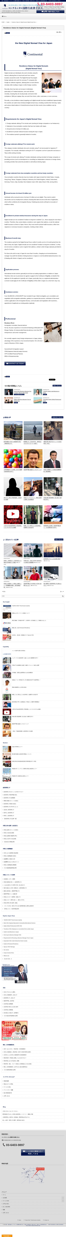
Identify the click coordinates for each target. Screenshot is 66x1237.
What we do (6, 955)
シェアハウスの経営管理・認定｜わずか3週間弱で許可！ (25, 658)
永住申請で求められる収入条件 (11, 1006)
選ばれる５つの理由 (8, 1084)
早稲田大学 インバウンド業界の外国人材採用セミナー (24, 768)
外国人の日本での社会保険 (10, 838)
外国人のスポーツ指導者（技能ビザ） (12, 897)
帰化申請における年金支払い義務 (11, 1060)
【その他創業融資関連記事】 (10, 868)
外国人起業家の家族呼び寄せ (10, 835)
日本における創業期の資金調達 (11, 853)
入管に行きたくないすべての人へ (10, 1111)
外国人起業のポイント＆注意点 (11, 829)
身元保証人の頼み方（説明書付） (11, 1012)
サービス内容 (6, 1200)
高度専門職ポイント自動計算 (10, 894)
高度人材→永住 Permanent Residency (21, 627)
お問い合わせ (7, 1096)
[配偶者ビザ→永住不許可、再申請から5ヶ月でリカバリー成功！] (33, 439)
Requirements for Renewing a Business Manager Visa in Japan (18, 938)
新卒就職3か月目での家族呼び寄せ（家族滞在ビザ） (12, 442)
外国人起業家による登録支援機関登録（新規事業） (52, 470)
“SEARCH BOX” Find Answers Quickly (21, 605)
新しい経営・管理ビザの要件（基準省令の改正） (14, 1120)
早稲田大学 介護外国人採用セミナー (21, 776)
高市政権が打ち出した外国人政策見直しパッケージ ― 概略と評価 (18, 1114)
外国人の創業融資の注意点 (10, 856)
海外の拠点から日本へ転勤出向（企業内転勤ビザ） (15, 888)
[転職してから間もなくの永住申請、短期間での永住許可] (33, 523)
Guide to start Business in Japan (11, 932)
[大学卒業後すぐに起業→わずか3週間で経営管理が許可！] (13, 467)
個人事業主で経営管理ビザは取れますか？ (52, 584)
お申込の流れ (6, 1203)
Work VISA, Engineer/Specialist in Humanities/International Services (19, 923)
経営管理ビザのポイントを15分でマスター (13, 791)
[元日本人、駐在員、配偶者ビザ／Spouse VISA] (7, 640)
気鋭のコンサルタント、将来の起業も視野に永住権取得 (33, 498)
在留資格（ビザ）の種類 (9, 879)
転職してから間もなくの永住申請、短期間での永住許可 (33, 526)
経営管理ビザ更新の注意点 (10, 803)
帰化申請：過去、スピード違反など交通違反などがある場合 (18, 1063)
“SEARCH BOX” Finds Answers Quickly (13, 920)
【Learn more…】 (8, 958)
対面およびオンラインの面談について (21, 613)
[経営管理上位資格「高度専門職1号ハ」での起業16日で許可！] (53, 523)
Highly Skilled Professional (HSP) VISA (13, 926)
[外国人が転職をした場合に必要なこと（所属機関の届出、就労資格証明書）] (13, 578)
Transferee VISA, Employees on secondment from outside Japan (19, 929)
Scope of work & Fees (9, 952)
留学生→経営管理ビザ (9, 812)
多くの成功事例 (6, 1206)
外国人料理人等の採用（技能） (11, 902)
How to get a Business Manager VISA (12, 935)
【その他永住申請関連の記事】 (11, 1015)
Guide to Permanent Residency (11, 944)
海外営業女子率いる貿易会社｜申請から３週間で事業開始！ (26, 702)
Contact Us (46, 1220)
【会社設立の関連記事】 (9, 841)
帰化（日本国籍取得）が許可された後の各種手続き (15, 1066)
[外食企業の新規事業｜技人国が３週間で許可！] (53, 495)
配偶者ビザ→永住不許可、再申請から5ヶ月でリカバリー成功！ (33, 442)
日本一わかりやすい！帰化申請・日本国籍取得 (14, 1049)
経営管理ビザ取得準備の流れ (10, 794)
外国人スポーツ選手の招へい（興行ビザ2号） (14, 900)
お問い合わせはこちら (51, 11)
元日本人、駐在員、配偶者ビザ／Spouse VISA (23, 635)
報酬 (4, 1209)
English (7, 33)
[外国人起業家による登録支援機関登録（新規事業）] (53, 467)
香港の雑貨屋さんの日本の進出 (19, 687)
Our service (6, 949)
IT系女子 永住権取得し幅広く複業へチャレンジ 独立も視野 (25, 665)
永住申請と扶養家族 (8, 1009)
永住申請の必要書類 (8, 1003)
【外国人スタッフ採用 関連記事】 (11, 908)
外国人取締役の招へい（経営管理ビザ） (13, 882)
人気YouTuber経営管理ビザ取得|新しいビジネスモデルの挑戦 (13, 526)
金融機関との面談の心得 (9, 859)
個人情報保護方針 (8, 1093)
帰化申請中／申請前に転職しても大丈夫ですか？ (15, 1058)
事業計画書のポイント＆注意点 (11, 800)
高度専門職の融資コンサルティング (33, 469)
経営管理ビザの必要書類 (9, 797)
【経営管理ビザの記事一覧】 (10, 818)
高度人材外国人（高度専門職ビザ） (12, 891)
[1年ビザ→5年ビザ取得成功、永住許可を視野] (13, 495)
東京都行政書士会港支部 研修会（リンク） (22, 754)
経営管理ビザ (21, 394)
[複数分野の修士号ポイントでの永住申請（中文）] (53, 439)
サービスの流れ (7, 1087)
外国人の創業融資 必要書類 (10, 864)
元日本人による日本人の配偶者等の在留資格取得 (15, 1055)
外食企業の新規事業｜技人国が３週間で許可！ (52, 498)
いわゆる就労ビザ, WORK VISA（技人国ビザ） (14, 885)
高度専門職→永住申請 (9, 1000)
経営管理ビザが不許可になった (11, 806)
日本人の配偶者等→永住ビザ (10, 995)
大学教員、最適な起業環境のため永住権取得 (22, 672)
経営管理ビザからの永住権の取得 (52, 559)
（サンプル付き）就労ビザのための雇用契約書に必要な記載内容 (19, 906)
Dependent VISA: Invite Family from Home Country (15, 940)
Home (20, 1220)
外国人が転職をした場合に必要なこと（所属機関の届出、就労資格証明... (13, 585)
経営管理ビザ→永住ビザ (9, 998)
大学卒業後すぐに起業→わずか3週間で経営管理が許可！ (13, 470)
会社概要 (5, 1197)
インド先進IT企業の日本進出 (18, 650)
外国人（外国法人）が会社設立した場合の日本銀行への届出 (13, 561)
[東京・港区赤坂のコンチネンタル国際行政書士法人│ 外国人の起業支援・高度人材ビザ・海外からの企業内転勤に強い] (23, 6)
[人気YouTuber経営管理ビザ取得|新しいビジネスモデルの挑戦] (13, 523)
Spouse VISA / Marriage (9, 946)
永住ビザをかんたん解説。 (10, 992)
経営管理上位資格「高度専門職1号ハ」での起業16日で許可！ (52, 526)
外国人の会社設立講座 (9, 832)
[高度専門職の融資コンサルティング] (33, 467)
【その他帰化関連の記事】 (10, 1069)
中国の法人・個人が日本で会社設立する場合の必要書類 (33, 561)
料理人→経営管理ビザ (9, 815)
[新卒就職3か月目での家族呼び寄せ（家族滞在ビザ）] (13, 439)
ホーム (4, 1194)
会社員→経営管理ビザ (9, 809)
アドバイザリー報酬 (8, 1090)
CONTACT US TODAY (16, 363)
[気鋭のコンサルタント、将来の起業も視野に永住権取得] (33, 495)
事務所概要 (6, 1081)
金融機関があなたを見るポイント (11, 861)
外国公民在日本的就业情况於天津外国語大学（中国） (24, 761)
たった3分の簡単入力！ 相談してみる (34, 1152)
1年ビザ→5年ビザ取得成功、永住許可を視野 (13, 498)
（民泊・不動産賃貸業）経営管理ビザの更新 (22, 731)
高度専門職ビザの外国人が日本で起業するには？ (33, 584)
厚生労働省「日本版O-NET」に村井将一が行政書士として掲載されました (29, 620)
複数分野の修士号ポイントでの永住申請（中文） (52, 442)
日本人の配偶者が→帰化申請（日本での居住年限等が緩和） (18, 1052)
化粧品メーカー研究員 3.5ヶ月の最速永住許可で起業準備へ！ (26, 680)
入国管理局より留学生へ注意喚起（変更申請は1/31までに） (16, 1117)
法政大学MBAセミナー (17, 746)
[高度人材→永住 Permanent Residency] (7, 633)
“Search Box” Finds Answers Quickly (32, 1220)
